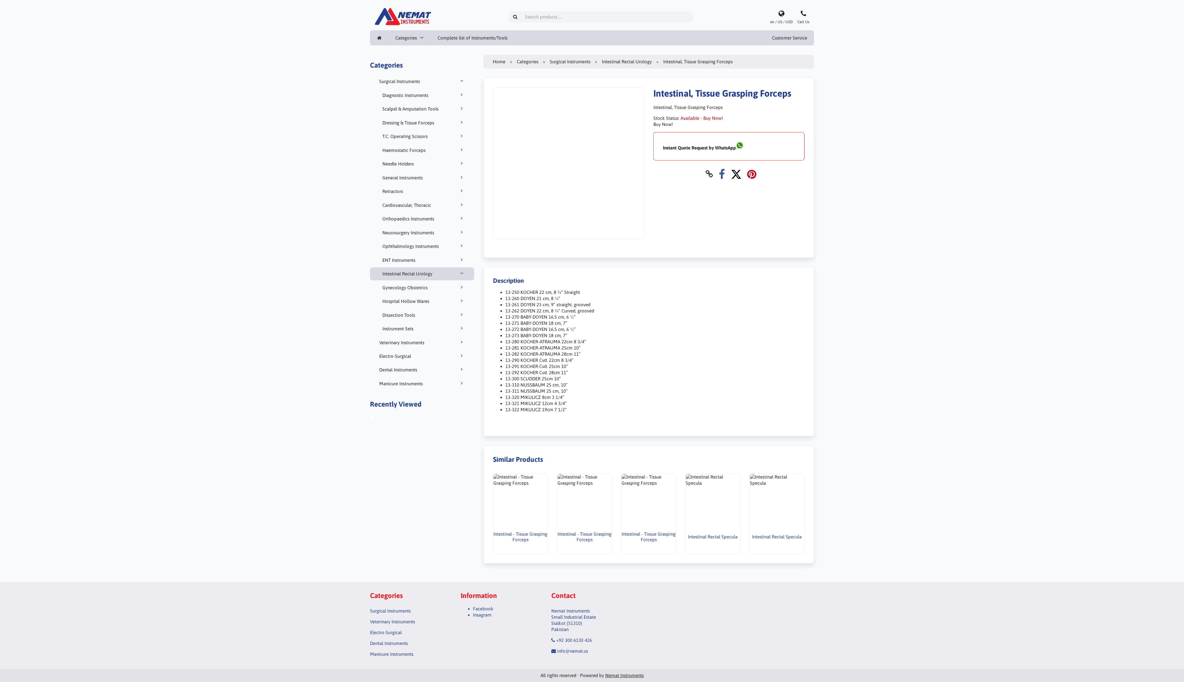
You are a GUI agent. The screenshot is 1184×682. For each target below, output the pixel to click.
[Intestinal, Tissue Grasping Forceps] (379, 417)
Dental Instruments (398, 369)
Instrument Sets (397, 328)
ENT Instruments (398, 260)
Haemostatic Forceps (404, 150)
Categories (406, 37)
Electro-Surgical (395, 356)
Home (499, 61)
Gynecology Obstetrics (405, 287)
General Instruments (402, 177)
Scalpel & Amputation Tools (410, 108)
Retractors (392, 191)
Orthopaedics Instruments (408, 218)
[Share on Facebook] (722, 174)
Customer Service (789, 37)
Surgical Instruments (399, 81)
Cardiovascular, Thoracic (406, 205)
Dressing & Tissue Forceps (408, 122)
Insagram (482, 614)
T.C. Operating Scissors (405, 136)
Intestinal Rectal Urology (407, 273)
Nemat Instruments (624, 675)
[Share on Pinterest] (751, 174)
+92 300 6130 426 (574, 640)
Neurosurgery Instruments (408, 232)
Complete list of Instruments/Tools (473, 37)
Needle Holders (398, 163)
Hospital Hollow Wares (405, 301)
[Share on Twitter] (736, 174)
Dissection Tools (398, 315)
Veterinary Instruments (401, 342)
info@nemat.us (572, 651)
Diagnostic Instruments (405, 95)
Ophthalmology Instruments (410, 246)
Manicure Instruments (401, 383)
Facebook (483, 608)
